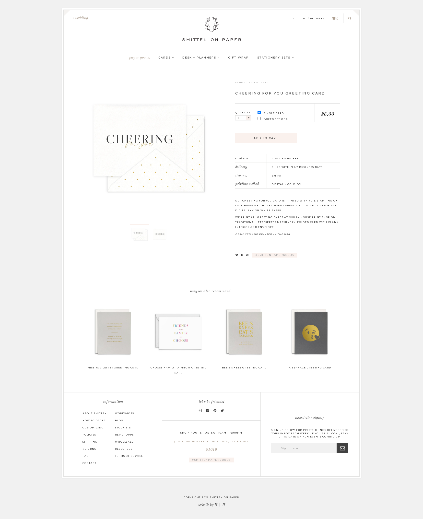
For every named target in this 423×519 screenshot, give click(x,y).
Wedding (80, 18)
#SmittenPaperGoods (211, 459)
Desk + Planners (199, 57)
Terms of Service (129, 456)
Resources (123, 449)
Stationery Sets (274, 57)
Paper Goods (139, 57)
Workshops (124, 413)
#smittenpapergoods (274, 255)
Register (317, 18)
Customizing (93, 427)
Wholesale (124, 442)
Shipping (89, 442)
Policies (89, 435)
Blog (119, 420)
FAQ (85, 456)
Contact (89, 463)
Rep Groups (124, 435)
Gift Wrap (238, 57)
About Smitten (94, 413)
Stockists (123, 427)
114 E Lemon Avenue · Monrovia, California (212, 446)
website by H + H (211, 505)
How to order (94, 420)
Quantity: (243, 112)
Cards (165, 57)
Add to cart (266, 138)
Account (300, 18)
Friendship (259, 82)
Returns (89, 449)
